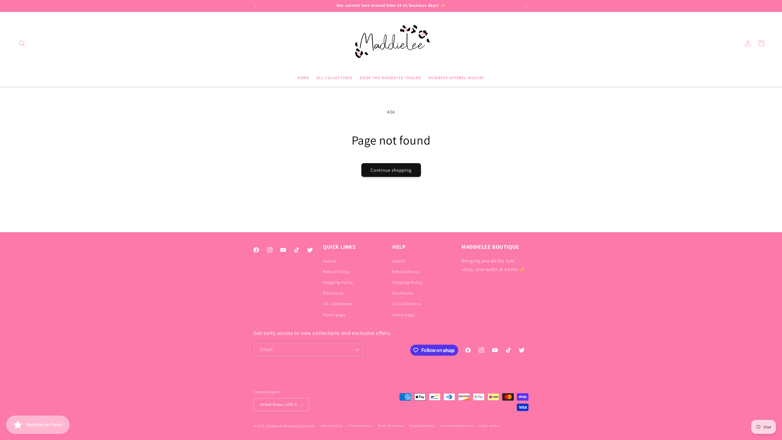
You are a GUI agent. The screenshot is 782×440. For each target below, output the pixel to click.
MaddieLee (274, 426)
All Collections (337, 303)
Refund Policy (336, 271)
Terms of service (390, 426)
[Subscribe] (356, 350)
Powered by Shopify (299, 426)
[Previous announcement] (255, 6)
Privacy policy (360, 426)
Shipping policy (421, 426)
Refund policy (332, 426)
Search (329, 261)
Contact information (456, 426)
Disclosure (333, 293)
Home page (334, 314)
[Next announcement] (526, 6)
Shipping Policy (338, 282)
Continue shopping (391, 170)
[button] (22, 43)
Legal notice (489, 426)
